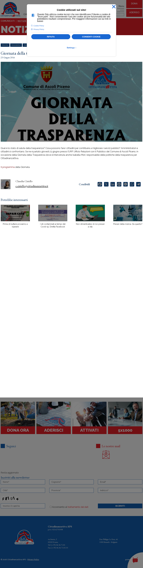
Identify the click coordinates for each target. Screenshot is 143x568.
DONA (134, 3)
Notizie (22, 21)
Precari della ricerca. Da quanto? (127, 224)
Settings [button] (71, 48)
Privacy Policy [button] (39, 29)
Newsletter (16, 45)
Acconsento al (70, 507)
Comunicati (8, 21)
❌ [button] (114, 7)
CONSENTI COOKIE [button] (91, 37)
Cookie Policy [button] (39, 26)
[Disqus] (71, 279)
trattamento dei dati (78, 507)
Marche (5, 45)
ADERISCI (134, 12)
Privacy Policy (33, 560)
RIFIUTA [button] (51, 37)
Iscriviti (120, 506)
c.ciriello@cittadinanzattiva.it (32, 186)
